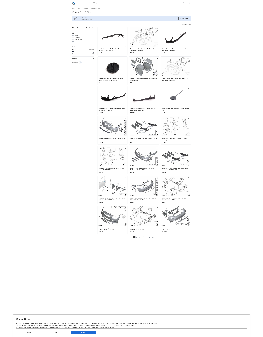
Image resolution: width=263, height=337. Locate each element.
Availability (75, 58)
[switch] (80, 62)
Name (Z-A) (77, 37)
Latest (76, 33)
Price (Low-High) (78, 39)
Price (73, 46)
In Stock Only (75, 62)
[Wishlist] (186, 3)
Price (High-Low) (78, 41)
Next (153, 237)
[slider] (73, 52)
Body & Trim (85, 8)
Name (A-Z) (77, 35)
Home (73, 8)
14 (149, 237)
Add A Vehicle (185, 18)
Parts (79, 8)
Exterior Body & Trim (95, 8)
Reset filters (89, 27)
